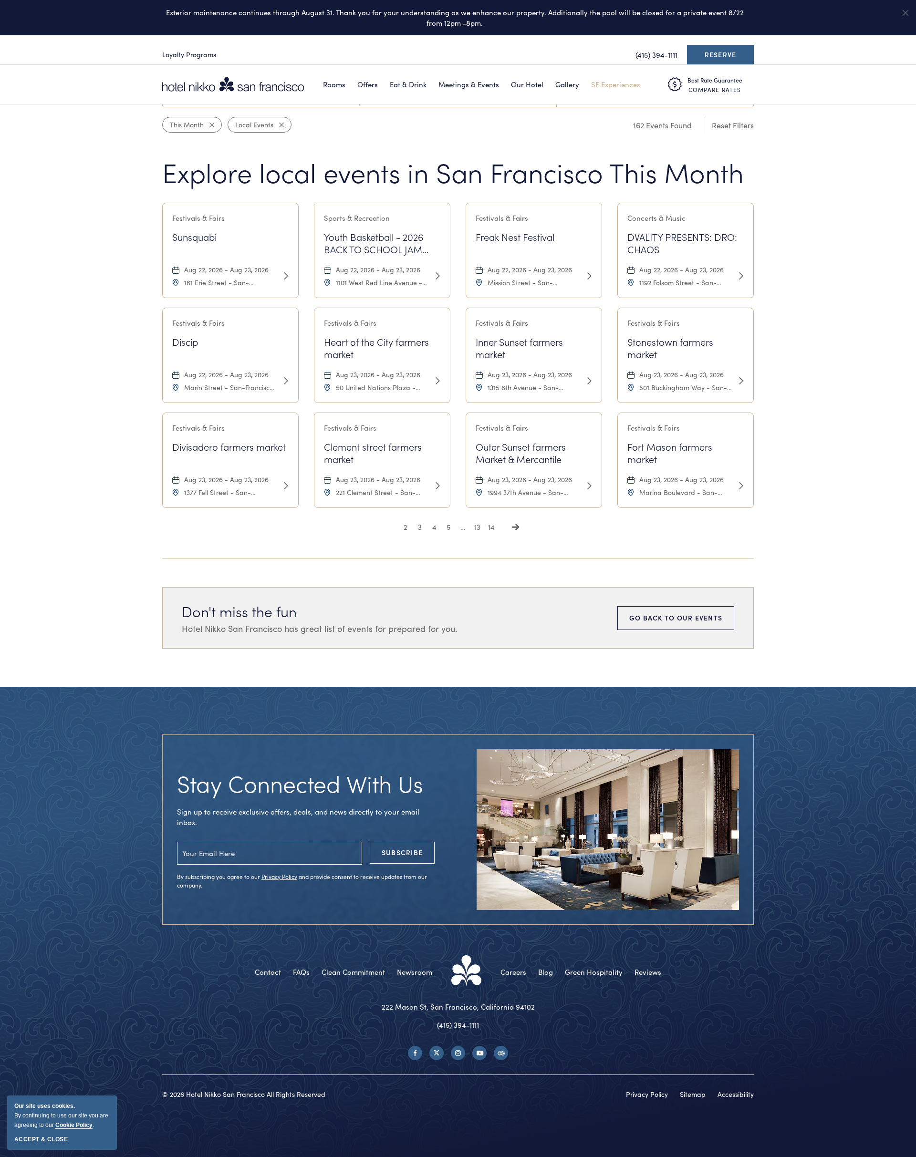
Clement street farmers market (373, 453)
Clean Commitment (353, 972)
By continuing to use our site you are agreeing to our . (61, 1115)
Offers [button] (367, 84)
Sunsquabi (194, 237)
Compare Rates (714, 89)
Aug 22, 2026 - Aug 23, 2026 (226, 269)
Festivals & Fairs (198, 218)
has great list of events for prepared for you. (319, 628)
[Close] (209, 125)
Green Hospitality (594, 972)
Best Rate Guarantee (714, 80)
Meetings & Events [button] (468, 84)
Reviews (648, 972)
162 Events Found (662, 125)
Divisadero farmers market (229, 447)
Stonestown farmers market (670, 348)
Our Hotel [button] (527, 84)
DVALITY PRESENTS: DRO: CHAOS (682, 243)
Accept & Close (41, 1139)
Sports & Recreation (357, 218)
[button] (905, 13)
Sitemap (693, 1094)
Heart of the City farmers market (376, 348)
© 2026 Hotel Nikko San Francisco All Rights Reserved (243, 1094)
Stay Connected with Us (300, 783)
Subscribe (402, 852)
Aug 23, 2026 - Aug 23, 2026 (378, 374)
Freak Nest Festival (515, 237)
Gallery (567, 84)
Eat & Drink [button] (408, 84)
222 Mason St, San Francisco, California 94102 (458, 1007)
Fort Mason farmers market (669, 453)
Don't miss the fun (239, 611)
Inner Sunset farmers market (519, 348)
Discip (185, 342)
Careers (513, 972)
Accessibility (736, 1094)
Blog (545, 972)
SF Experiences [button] (615, 84)
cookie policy (74, 1125)
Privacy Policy (279, 876)
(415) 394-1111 (458, 1025)
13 (477, 527)
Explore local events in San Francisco (453, 172)
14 (491, 527)
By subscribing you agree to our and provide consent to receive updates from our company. (302, 881)
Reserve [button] (723, 57)
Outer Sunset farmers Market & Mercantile (521, 453)
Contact (268, 972)
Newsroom (414, 972)
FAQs (301, 972)
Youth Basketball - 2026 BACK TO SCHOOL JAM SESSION (374, 243)
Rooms (334, 84)
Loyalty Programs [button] (189, 54)
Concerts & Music (656, 218)
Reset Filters (733, 125)
